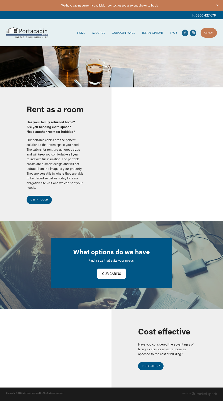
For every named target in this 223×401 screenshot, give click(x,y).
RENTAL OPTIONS (152, 33)
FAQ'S (173, 33)
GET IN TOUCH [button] (39, 199)
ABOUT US (98, 33)
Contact (208, 32)
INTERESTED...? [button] (151, 366)
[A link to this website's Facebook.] (185, 33)
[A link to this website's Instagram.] (193, 33)
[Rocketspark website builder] (199, 394)
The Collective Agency (53, 393)
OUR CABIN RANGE (123, 33)
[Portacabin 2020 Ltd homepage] (27, 33)
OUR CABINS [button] (111, 274)
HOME (81, 33)
